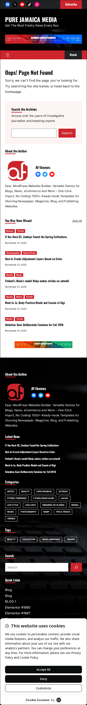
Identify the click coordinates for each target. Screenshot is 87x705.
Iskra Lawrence (51, 539)
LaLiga (64, 498)
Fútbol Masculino (43, 498)
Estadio (63, 491)
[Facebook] (7, 4)
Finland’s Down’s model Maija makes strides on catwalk (37, 281)
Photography (12, 253)
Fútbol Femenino (16, 498)
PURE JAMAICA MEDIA (31, 19)
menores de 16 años (53, 505)
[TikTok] (29, 4)
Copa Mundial (44, 491)
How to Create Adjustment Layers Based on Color (33, 259)
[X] (15, 4)
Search (67, 133)
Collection (28, 539)
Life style (12, 505)
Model (9, 275)
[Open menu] (7, 54)
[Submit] (76, 567)
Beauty (10, 231)
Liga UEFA (30, 505)
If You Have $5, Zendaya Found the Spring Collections (36, 237)
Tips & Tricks (29, 253)
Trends (20, 231)
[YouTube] (22, 4)
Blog (8, 590)
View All (77, 220)
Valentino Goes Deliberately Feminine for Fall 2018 (34, 325)
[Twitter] (45, 174)
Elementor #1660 (18, 607)
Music (19, 297)
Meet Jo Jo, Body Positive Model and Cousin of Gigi (35, 303)
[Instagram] (36, 4)
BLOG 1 (10, 601)
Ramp (19, 275)
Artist (11, 491)
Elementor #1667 (17, 613)
